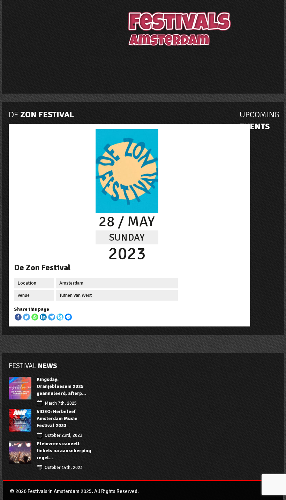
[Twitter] (26, 317)
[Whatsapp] (34, 317)
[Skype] (60, 317)
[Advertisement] (158, 69)
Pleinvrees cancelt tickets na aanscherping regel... (64, 451)
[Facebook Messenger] (68, 317)
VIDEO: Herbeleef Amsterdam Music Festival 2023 (57, 418)
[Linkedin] (43, 317)
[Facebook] (18, 317)
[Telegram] (51, 317)
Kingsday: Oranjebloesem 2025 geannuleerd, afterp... (61, 386)
